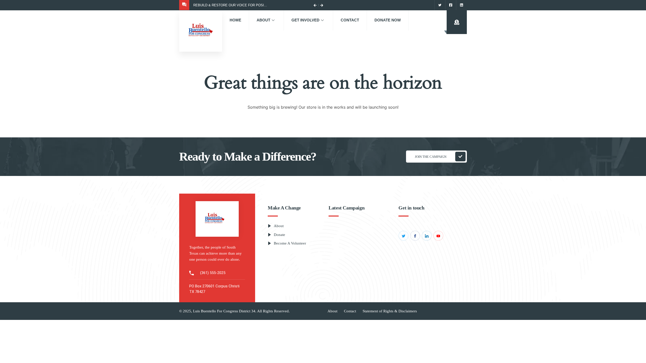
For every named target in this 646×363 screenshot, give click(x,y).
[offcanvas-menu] (457, 22)
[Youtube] (438, 236)
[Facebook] (450, 5)
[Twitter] (439, 5)
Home (235, 20)
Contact (350, 20)
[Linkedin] (461, 5)
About (263, 20)
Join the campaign (430, 157)
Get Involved (305, 20)
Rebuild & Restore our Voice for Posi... (230, 5)
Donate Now (387, 20)
